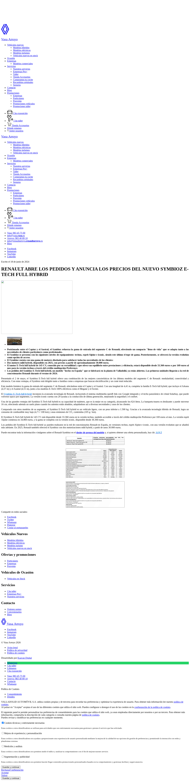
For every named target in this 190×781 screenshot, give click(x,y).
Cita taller (18, 120)
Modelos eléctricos (22, 50)
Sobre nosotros (16, 131)
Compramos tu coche (23, 79)
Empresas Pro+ (20, 71)
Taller (15, 74)
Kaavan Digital (25, 658)
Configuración (16, 770)
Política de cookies (16, 653)
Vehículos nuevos (15, 45)
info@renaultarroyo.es (25, 241)
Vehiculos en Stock (16, 578)
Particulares (18, 98)
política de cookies (90, 715)
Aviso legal (12, 647)
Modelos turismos (21, 53)
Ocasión (11, 58)
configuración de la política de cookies (152, 707)
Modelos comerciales (23, 63)
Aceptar (5, 772)
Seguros (17, 85)
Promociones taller (21, 106)
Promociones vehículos (24, 103)
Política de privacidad (17, 650)
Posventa (17, 101)
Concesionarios (14, 612)
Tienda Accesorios (21, 77)
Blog (9, 90)
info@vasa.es (16, 235)
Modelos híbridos (21, 47)
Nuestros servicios (21, 69)
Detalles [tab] (11, 697)
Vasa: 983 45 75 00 (16, 233)
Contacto (11, 87)
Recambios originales (23, 82)
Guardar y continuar (10, 767)
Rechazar (5, 770)
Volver (4, 775)
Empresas (11, 61)
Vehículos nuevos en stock (25, 55)
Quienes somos (14, 609)
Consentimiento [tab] (14, 694)
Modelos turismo (15, 545)
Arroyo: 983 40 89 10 (17, 238)
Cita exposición (20, 113)
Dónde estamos (14, 128)
